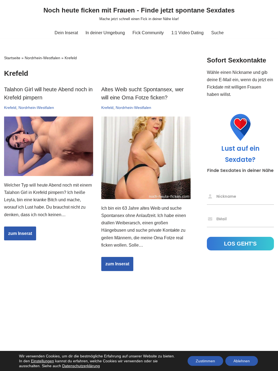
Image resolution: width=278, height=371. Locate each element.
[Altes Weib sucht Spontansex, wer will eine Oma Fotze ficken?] (145, 158)
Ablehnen (241, 361)
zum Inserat (18, 236)
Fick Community (148, 32)
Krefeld (10, 107)
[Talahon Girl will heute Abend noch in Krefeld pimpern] (48, 146)
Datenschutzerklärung (81, 366)
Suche (217, 32)
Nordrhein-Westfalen (42, 58)
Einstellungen (42, 361)
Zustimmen (205, 361)
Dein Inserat (66, 32)
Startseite (12, 58)
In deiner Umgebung (105, 32)
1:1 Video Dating (187, 32)
